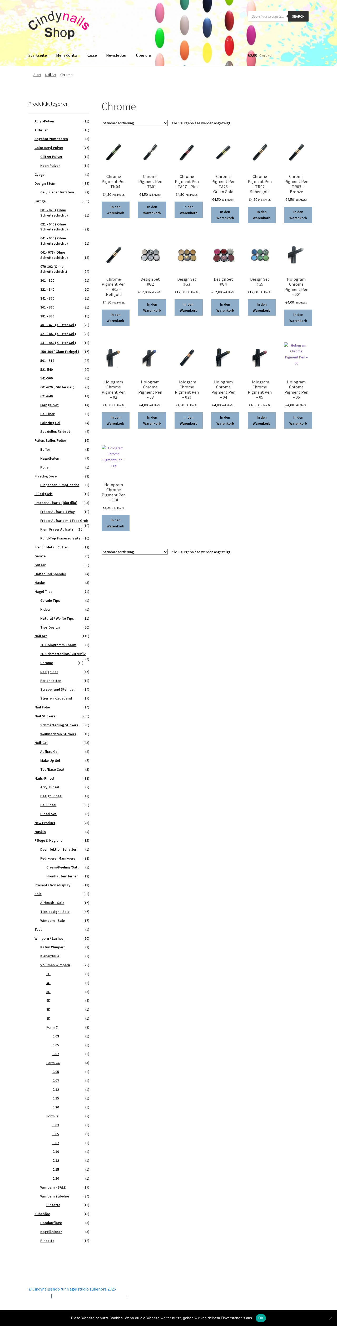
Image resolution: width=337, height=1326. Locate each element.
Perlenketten (50, 680)
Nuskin (40, 831)
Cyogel (40, 174)
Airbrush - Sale (52, 902)
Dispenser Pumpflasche (59, 484)
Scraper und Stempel (57, 689)
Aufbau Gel (49, 751)
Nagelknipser (51, 1231)
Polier (45, 467)
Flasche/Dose (45, 476)
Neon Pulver (50, 165)
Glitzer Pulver (51, 156)
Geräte (40, 556)
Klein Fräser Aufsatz (56, 529)
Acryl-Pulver (44, 121)
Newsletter (116, 55)
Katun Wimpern (53, 947)
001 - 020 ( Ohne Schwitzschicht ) (54, 213)
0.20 (55, 1107)
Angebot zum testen (51, 138)
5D (48, 991)
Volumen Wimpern (55, 965)
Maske (39, 582)
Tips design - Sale (55, 911)
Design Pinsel (51, 796)
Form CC (53, 1062)
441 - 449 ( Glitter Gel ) (58, 342)
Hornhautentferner (62, 876)
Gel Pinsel (48, 805)
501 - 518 (47, 360)
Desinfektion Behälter (58, 849)
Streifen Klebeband (56, 698)
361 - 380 (47, 307)
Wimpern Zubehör (54, 1196)
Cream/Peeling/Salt (62, 867)
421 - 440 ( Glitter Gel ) (58, 333)
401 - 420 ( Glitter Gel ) (58, 324)
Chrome (46, 662)
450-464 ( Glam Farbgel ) (59, 351)
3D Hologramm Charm (58, 645)
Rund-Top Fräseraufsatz (60, 538)
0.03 (55, 1036)
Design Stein (44, 183)
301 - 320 (47, 280)
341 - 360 (47, 298)
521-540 (46, 369)
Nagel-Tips (43, 591)
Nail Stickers (44, 716)
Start (37, 74)
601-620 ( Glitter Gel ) (57, 387)
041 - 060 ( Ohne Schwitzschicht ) (54, 241)
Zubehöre (42, 1213)
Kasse (91, 55)
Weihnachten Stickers (58, 734)
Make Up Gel (50, 760)
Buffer (45, 449)
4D (48, 982)
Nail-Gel (41, 742)
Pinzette (53, 1204)
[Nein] (330, 1318)
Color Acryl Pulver (48, 147)
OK (260, 1318)
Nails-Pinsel (44, 778)
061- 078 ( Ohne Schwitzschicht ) (54, 255)
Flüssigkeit (43, 493)
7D (48, 1009)
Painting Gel (50, 422)
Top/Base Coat (52, 769)
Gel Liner (47, 414)
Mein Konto (66, 55)
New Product (44, 822)
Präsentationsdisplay (52, 885)
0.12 (55, 1089)
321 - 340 (47, 289)
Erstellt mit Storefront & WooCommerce (90, 1295)
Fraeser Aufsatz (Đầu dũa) (55, 502)
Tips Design (50, 627)
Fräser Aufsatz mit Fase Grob (64, 520)
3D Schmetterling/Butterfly (63, 653)
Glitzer (40, 565)
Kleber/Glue (49, 956)
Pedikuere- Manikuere (57, 858)
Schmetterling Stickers (59, 725)
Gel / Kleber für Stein (57, 192)
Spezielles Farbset (55, 431)
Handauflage (51, 1222)
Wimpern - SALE (53, 1187)
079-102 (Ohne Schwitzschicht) (53, 269)
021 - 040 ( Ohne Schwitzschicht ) (54, 227)
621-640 (46, 396)
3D (48, 974)
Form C (52, 1027)
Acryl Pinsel (49, 787)
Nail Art (50, 74)
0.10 (55, 1151)
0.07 (55, 1053)
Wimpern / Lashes (48, 938)
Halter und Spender (50, 574)
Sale (38, 893)
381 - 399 (47, 316)
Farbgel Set (49, 405)
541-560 (46, 378)
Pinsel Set (48, 813)
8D (48, 1018)
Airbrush (41, 130)
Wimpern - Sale (52, 920)
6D (48, 1000)
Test (38, 929)
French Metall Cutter (51, 547)
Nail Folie (42, 707)
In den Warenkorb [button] (115, 209)
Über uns (144, 55)
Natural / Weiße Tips (57, 618)
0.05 (55, 1045)
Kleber (45, 609)
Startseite (37, 55)
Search (298, 16)
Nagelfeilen (49, 458)
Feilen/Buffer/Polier (50, 440)
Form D (52, 1116)
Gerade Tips (50, 600)
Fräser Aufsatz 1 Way (57, 511)
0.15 (55, 1098)
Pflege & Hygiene (48, 840)
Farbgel (40, 201)
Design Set (49, 671)
